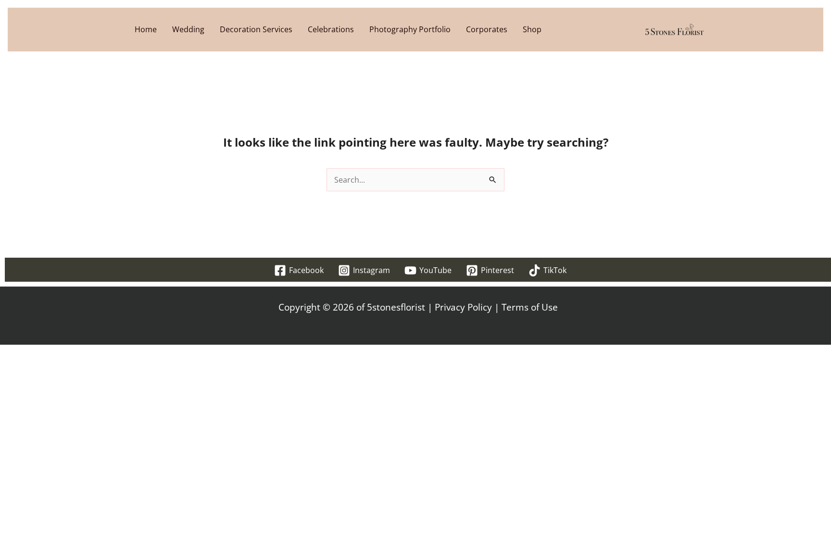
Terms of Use (530, 307)
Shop (532, 29)
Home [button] (146, 29)
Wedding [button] (188, 29)
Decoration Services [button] (256, 29)
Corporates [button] (486, 29)
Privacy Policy (463, 307)
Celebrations (331, 29)
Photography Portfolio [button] (410, 29)
